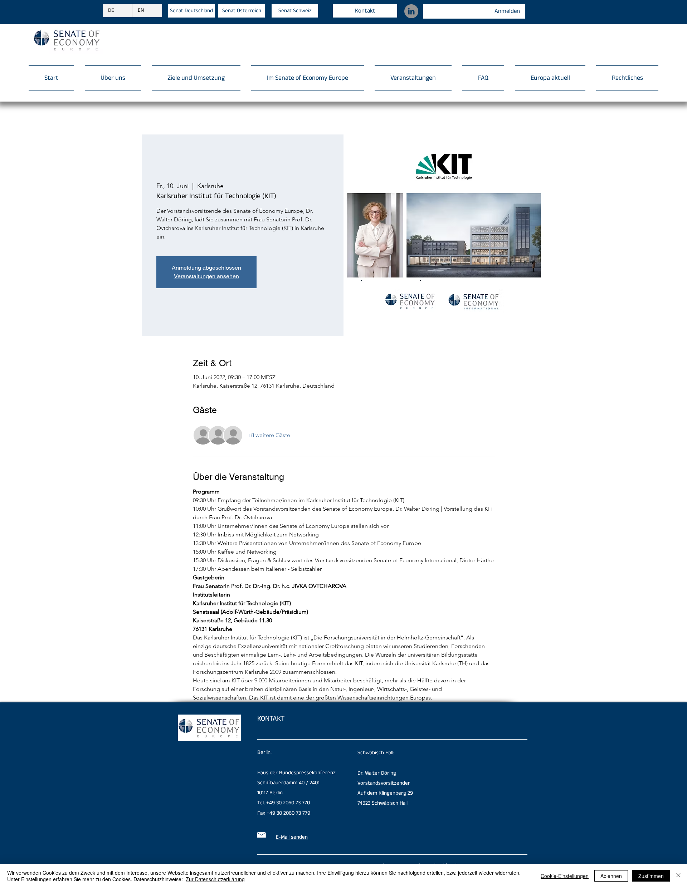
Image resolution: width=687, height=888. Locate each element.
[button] (624, 77)
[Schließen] (678, 875)
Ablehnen (611, 875)
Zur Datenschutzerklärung (215, 879)
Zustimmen (651, 875)
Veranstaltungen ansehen (206, 276)
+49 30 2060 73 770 (288, 802)
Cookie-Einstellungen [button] (565, 875)
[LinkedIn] (411, 11)
